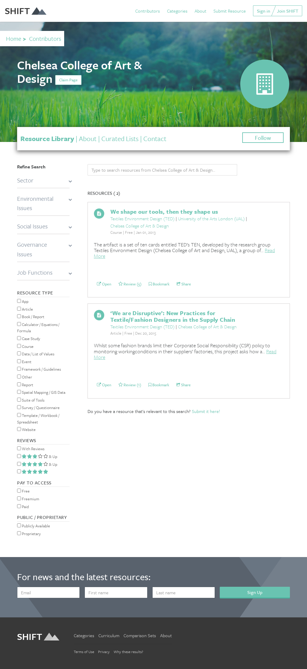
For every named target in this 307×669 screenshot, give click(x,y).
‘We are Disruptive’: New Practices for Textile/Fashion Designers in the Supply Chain (172, 316)
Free (25, 491)
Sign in (263, 11)
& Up (52, 457)
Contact (154, 138)
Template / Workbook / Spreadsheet (38, 418)
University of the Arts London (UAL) (211, 218)
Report (27, 385)
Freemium (30, 499)
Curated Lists (120, 138)
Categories (177, 11)
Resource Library (47, 138)
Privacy (104, 651)
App (24, 301)
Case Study (30, 339)
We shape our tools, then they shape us (164, 211)
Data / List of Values (37, 354)
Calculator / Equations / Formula (38, 327)
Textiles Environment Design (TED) (142, 218)
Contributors (147, 11)
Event (26, 362)
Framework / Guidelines (41, 369)
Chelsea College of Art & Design (139, 225)
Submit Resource (229, 11)
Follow (263, 138)
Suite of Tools (32, 400)
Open (106, 284)
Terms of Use (84, 651)
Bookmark (160, 284)
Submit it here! (206, 411)
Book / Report (32, 317)
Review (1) (132, 385)
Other (26, 377)
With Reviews (32, 449)
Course (27, 346)
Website (28, 429)
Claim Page (68, 80)
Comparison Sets (140, 635)
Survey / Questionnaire (40, 408)
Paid (25, 507)
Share (185, 284)
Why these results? (128, 651)
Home (13, 38)
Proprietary (31, 534)
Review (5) (132, 284)
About (200, 11)
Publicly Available (35, 526)
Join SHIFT (287, 11)
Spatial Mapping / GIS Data (43, 392)
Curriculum (108, 635)
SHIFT (17, 10)
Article (27, 309)
